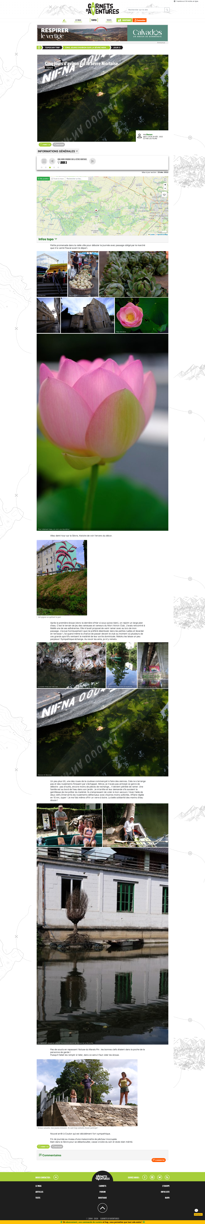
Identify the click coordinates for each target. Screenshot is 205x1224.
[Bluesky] (158, 1179)
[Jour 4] (92, 161)
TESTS (109, 20)
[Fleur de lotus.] (141, 315)
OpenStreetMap (162, 234)
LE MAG (78, 20)
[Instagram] (151, 1179)
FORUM (103, 1192)
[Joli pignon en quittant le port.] (102, 577)
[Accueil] (64, 20)
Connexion (141, 20)
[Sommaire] (44, 161)
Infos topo (46, 239)
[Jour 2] (46, 167)
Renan (149, 134)
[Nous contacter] (54, 1179)
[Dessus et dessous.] (102, 732)
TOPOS (94, 20)
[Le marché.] (52, 274)
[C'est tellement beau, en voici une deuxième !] (102, 432)
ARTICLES (39, 1192)
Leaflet (152, 234)
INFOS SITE (165, 1192)
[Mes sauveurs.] (69, 825)
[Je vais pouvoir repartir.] (135, 825)
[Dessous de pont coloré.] (152, 665)
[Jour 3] (50, 167)
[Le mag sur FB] (143, 1179)
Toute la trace (58, 178)
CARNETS (102, 1186)
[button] (96, 210)
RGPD (167, 1198)
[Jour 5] (58, 167)
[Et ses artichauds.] (133, 274)
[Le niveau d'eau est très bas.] (71, 665)
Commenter (160, 1160)
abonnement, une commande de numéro (84, 1222)
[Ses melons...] (83, 274)
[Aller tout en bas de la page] (196, 1210)
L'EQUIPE (166, 1186)
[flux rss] (166, 1179)
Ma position (44, 178)
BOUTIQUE (126, 20)
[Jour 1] (41, 167)
